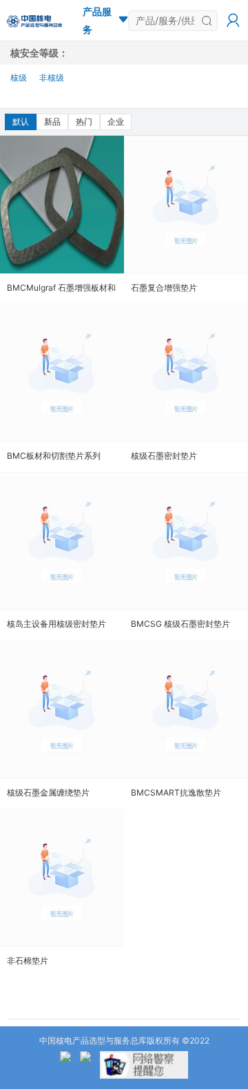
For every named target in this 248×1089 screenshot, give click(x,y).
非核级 (51, 77)
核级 (18, 77)
